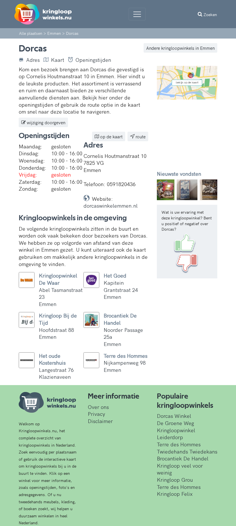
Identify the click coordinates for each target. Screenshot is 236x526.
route (140, 136)
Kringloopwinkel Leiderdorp (176, 433)
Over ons (98, 406)
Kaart (57, 59)
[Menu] (137, 14)
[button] (161, 189)
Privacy (96, 413)
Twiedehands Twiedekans (187, 451)
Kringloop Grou (175, 479)
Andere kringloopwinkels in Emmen (180, 48)
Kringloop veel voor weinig (180, 469)
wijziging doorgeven (45, 122)
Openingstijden (93, 59)
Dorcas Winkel (174, 415)
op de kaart (111, 136)
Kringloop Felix (175, 493)
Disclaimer (100, 420)
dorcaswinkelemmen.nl (110, 205)
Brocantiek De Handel (182, 458)
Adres (33, 59)
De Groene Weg (175, 422)
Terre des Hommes (179, 444)
